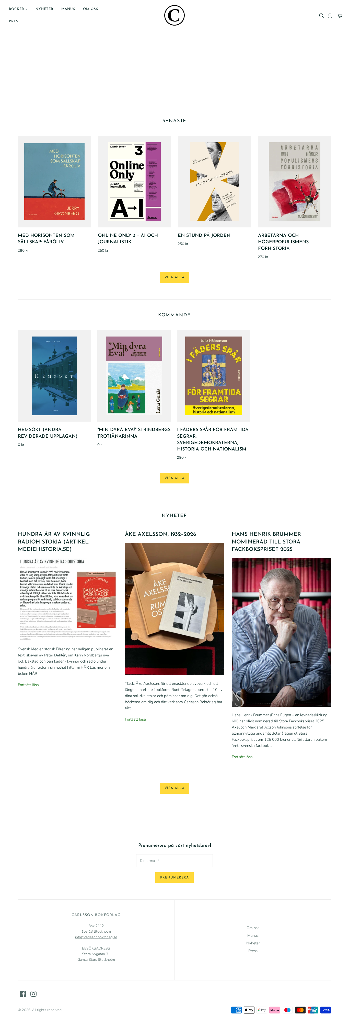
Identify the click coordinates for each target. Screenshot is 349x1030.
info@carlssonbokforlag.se (96, 937)
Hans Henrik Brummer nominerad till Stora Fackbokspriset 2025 (266, 542)
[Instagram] (33, 994)
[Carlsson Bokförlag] (174, 15)
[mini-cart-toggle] (340, 16)
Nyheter (44, 9)
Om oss (90, 9)
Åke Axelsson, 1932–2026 (160, 534)
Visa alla (174, 277)
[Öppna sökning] (321, 15)
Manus (68, 9)
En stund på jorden (204, 236)
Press (15, 21)
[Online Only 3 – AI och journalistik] (134, 181)
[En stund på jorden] (214, 181)
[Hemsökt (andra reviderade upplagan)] (54, 376)
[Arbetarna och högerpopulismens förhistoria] (294, 181)
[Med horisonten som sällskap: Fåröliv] (54, 181)
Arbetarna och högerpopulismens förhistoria (283, 242)
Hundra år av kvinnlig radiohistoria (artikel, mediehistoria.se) (54, 542)
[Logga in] (330, 16)
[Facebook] (23, 994)
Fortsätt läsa (28, 684)
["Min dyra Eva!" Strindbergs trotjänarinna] (134, 376)
